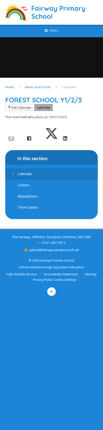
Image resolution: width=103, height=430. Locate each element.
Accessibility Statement (61, 274)
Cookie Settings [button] (64, 280)
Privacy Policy (42, 280)
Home (9, 87)
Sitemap (90, 274)
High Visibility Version (21, 274)
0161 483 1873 (53, 242)
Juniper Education (71, 267)
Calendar (69, 87)
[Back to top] (51, 291)
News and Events (38, 87)
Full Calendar (21, 107)
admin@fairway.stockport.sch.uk (54, 250)
